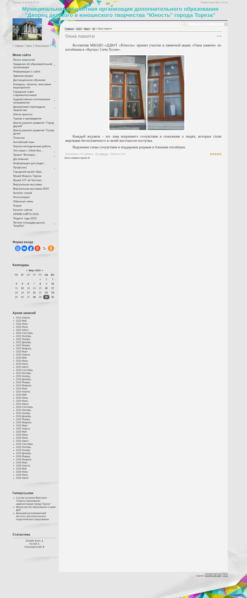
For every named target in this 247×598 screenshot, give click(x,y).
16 (46, 288)
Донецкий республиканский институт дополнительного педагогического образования (32, 516)
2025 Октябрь (23, 447)
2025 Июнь (22, 434)
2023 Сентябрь (24, 370)
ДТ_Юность (101, 154)
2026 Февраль (23, 459)
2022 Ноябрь (23, 339)
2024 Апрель (23, 391)
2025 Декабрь (23, 453)
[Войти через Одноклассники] (51, 248)
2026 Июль (22, 475)
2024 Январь (23, 382)
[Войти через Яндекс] (37, 248)
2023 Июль (22, 364)
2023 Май (21, 357)
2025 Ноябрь (23, 450)
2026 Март (22, 462)
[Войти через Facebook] (31, 248)
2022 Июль (22, 327)
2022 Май (21, 320)
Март (87, 28)
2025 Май (21, 431)
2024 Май (21, 394)
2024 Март (22, 388)
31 (52, 297)
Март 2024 (35, 270)
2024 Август (22, 404)
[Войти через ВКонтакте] (24, 248)
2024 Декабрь (23, 416)
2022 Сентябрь (24, 333)
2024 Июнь (22, 397)
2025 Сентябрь (24, 444)
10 (52, 283)
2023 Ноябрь (23, 376)
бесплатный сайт (213, 576)
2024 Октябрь (23, 410)
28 (34, 297)
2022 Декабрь (23, 342)
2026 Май (21, 468)
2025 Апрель (23, 428)
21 (34, 292)
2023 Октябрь (23, 373)
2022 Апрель (23, 317)
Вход (29, 45)
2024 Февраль (23, 385)
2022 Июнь (22, 324)
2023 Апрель (23, 354)
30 (46, 297)
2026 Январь (23, 456)
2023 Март (22, 351)
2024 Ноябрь (23, 413)
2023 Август (22, 367)
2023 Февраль (23, 348)
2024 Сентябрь (24, 407)
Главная (19, 45)
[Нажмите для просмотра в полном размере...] (146, 130)
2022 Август (22, 330)
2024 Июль (22, 401)
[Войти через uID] (18, 248)
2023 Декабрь (23, 379)
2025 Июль (22, 438)
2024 (79, 28)
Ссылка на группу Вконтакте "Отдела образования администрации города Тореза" (33, 500)
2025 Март (22, 425)
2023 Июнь (22, 360)
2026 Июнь (22, 471)
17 (52, 288)
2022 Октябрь (23, 336)
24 (52, 292)
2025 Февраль (23, 422)
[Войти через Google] (44, 248)
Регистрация (42, 45)
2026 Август (22, 478)
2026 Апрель (23, 465)
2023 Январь (23, 345)
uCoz (225, 576)
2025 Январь (23, 419)
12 (22, 288)
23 (46, 292)
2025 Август (22, 441)
